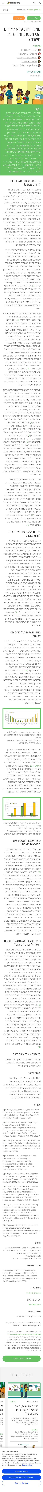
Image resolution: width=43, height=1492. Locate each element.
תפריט (5, 10)
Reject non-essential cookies (21, 1477)
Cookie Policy (27, 1465)
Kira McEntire (35, 1304)
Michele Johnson (33, 1293)
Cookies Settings (21, 1483)
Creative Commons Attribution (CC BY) (24, 1334)
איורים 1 (36, 765)
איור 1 (24, 670)
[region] (21, 1468)
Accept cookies (21, 1471)
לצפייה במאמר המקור (21, 1358)
